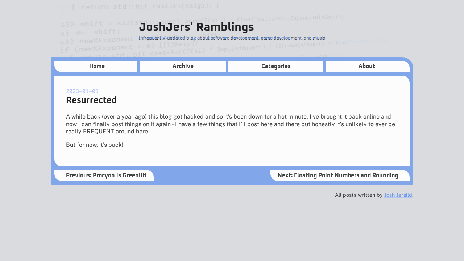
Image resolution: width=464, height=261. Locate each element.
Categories (276, 66)
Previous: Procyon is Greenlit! (106, 175)
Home (97, 66)
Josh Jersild (398, 195)
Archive (183, 66)
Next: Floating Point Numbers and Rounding (338, 175)
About (367, 66)
